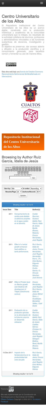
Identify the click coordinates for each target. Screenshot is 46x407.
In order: (26, 188)
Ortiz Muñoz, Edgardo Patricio (37, 263)
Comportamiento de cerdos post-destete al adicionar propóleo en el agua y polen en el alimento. (22, 219)
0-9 (14, 168)
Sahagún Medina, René (35, 341)
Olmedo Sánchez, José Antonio (37, 275)
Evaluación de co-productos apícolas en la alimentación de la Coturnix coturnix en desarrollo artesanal (22, 316)
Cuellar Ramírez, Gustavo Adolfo (35, 217)
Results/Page (10, 191)
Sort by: (7, 188)
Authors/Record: (29, 191)
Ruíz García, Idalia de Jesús (37, 223)
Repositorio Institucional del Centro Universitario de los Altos (22, 142)
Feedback (4, 401)
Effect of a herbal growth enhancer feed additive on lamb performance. (22, 248)
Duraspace (37, 399)
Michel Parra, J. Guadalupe (37, 296)
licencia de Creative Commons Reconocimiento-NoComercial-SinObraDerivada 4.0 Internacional (22, 74)
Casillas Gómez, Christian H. (36, 326)
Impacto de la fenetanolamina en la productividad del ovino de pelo (22, 356)
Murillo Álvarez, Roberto (35, 230)
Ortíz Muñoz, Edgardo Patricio (37, 366)
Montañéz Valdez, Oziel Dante (37, 303)
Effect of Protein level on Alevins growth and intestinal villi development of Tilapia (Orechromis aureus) (22, 288)
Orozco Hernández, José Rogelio (37, 237)
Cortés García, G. (36, 269)
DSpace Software (7, 399)
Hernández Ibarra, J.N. (36, 257)
